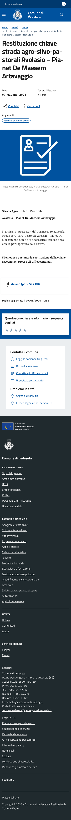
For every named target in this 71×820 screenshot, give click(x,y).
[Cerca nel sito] (62, 15)
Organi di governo (12, 473)
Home (5, 27)
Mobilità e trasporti (13, 563)
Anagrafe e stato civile (15, 525)
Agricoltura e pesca (13, 601)
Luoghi (6, 650)
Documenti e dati (12, 506)
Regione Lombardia (13, 3)
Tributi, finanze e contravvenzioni (20, 579)
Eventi (5, 655)
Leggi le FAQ (9, 718)
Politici (5, 495)
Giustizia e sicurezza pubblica (18, 574)
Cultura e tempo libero (14, 530)
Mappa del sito (10, 797)
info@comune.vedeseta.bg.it (26, 702)
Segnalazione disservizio (16, 729)
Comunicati (8, 625)
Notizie (6, 620)
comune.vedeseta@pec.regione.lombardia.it (27, 710)
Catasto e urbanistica (14, 552)
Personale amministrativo (16, 501)
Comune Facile (10, 808)
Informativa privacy (13, 745)
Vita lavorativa (10, 536)
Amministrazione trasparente (19, 740)
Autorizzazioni (10, 596)
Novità (15, 27)
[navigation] (4, 14)
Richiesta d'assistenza (14, 734)
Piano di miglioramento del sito (19, 767)
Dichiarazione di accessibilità (18, 761)
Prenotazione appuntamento (18, 723)
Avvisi (25, 27)
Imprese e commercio (14, 541)
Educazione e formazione (16, 568)
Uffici (5, 484)
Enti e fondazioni (11, 490)
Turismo (6, 558)
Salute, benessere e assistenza (19, 590)
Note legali (8, 750)
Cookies (6, 756)
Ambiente (7, 585)
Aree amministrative (13, 479)
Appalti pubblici (10, 547)
